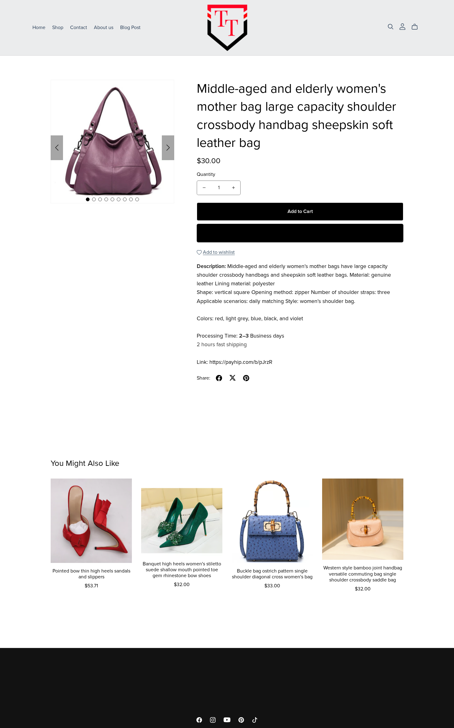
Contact (78, 27)
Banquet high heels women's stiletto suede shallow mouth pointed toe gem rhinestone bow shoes (182, 570)
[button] (57, 147)
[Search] (390, 27)
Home (38, 27)
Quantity (206, 174)
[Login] (402, 26)
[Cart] (417, 27)
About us (103, 27)
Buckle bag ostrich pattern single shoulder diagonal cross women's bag (272, 574)
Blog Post (130, 27)
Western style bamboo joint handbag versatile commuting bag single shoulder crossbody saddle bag (362, 574)
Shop (57, 27)
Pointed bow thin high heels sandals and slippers (91, 574)
